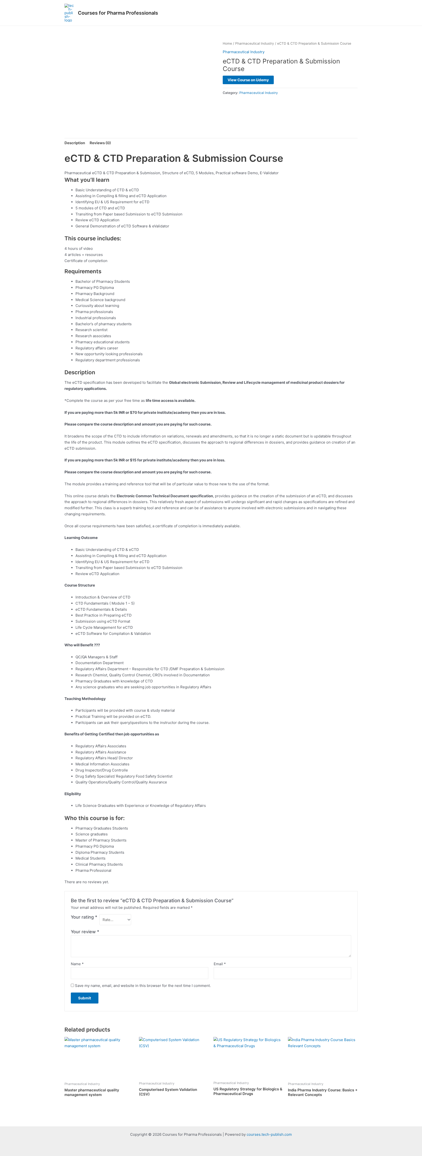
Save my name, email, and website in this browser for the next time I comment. (143, 985)
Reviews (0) (100, 143)
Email (220, 964)
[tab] (74, 143)
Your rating (84, 917)
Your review (85, 931)
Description (74, 143)
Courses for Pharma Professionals (118, 13)
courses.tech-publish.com (269, 1134)
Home (227, 43)
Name (77, 964)
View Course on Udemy (248, 80)
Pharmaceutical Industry (254, 43)
